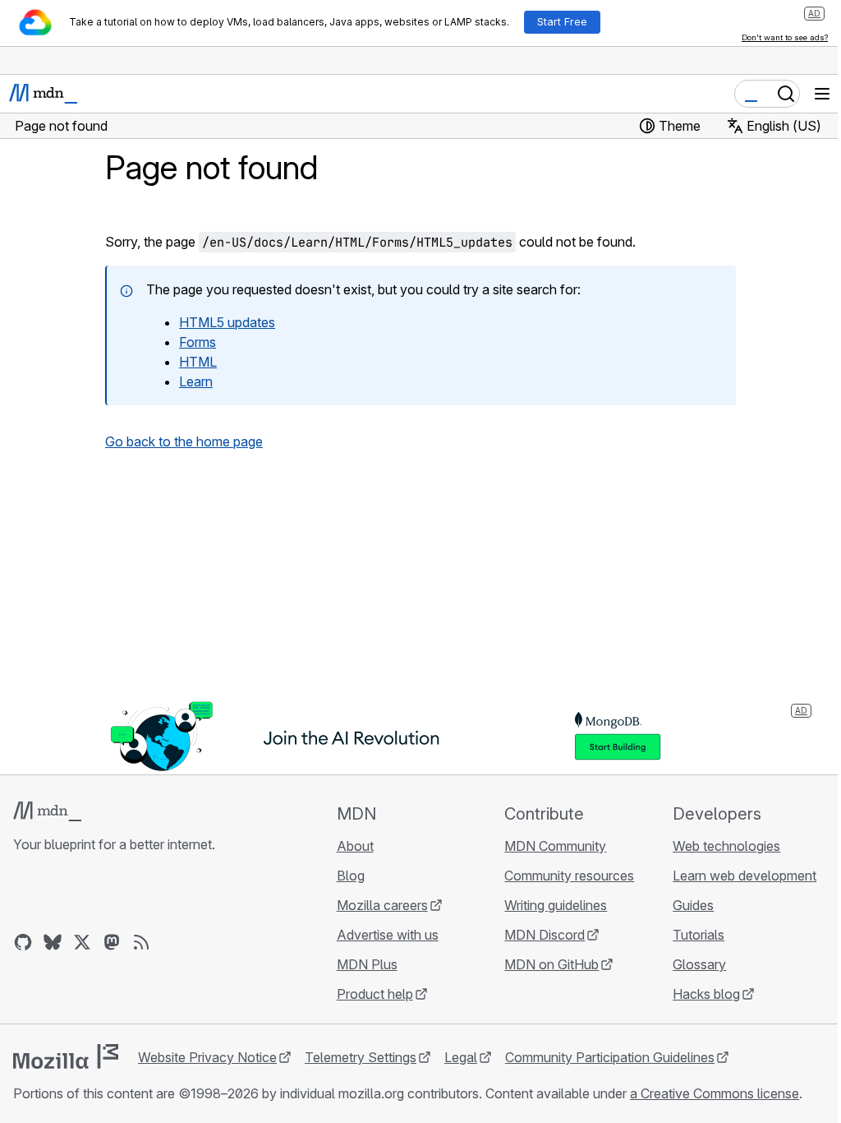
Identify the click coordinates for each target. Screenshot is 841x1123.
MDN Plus (367, 964)
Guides (693, 905)
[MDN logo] (47, 811)
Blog (351, 875)
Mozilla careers (382, 905)
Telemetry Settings (360, 1057)
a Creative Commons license (714, 1093)
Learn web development (744, 875)
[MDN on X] (82, 942)
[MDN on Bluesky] (52, 942)
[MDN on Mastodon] (112, 942)
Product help (375, 994)
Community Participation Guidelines (610, 1057)
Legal (460, 1057)
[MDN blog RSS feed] (141, 942)
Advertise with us (388, 935)
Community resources (569, 875)
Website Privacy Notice (207, 1057)
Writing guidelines (555, 905)
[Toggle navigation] (822, 94)
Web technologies (726, 846)
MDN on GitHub (551, 964)
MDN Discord (544, 935)
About (355, 846)
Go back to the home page (184, 441)
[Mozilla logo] (65, 1056)
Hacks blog (706, 994)
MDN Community (555, 846)
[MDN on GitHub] (23, 942)
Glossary (699, 964)
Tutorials (698, 935)
